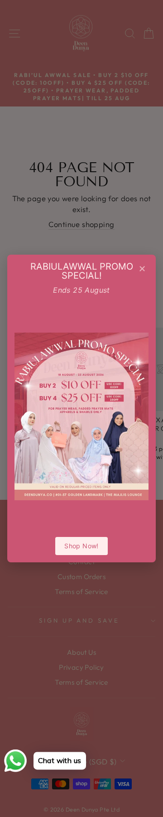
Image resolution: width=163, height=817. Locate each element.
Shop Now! (81, 546)
